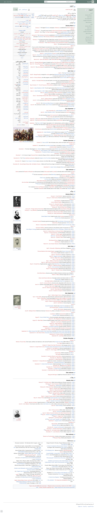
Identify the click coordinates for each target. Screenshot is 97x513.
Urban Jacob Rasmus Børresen (45, 277)
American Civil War (70, 56)
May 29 (26, 402)
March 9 (51, 388)
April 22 (53, 254)
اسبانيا (21, 37)
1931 (71, 352)
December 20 (18, 161)
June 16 (44, 287)
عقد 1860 (26, 24)
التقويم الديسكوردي (25, 92)
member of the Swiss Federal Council (62, 413)
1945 (73, 329)
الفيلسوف (57, 419)
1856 (20, 17)
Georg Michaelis (54, 328)
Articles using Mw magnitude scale (46, 487)
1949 (73, 211)
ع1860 (20, 15)
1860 (28, 17)
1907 (73, 268)
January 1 (37, 27)
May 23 (48, 400)
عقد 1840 (20, 23)
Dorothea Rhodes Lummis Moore (18, 307)
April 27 (48, 83)
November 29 (49, 367)
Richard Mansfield (54, 268)
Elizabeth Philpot (57, 437)
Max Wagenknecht (58, 318)
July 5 (34, 296)
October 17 (35, 85)
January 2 (53, 196)
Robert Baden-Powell (45, 216)
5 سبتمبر (72, 419)
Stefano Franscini (50, 413)
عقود (29, 23)
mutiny (47, 74)
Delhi (58, 91)
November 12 (71, 422)
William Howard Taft (33, 331)
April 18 (33, 80)
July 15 (42, 112)
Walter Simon (57, 257)
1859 (26, 17)
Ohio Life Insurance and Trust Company (56, 124)
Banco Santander (58, 92)
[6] (63, 86)
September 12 (68, 129)
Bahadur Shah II (60, 133)
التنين (15, 84)
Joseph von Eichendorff (59, 427)
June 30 (50, 290)
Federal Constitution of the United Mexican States (57, 42)
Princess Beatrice (38, 77)
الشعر (19, 33)
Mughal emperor (70, 133)
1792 (71, 423)
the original (64, 447)
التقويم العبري (25, 95)
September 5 (45, 326)
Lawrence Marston (48, 282)
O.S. (51, 135)
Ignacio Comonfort (55, 152)
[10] (33, 150)
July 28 (26, 310)
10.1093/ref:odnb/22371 (36, 457)
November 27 (38, 363)
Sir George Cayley (56, 430)
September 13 (44, 329)
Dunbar (38, 118)
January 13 (51, 204)
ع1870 (17, 15)
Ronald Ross (37, 263)
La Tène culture (48, 179)
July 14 (42, 299)
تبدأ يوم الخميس (55, 15)
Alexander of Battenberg (55, 248)
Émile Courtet (55, 197)
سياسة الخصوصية (91, 506)
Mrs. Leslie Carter (55, 284)
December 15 (48, 430)
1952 (73, 363)
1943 (71, 277)
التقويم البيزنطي (25, 82)
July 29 (43, 414)
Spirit (58, 59)
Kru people (54, 171)
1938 (73, 197)
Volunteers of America (65, 310)
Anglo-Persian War (68, 72)
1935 (73, 204)
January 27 (41, 382)
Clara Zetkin (38, 296)
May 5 (31, 85)
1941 (71, 216)
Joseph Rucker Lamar (40, 346)
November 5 (71, 351)
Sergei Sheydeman (59, 323)
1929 (59, 19)
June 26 (32, 104)
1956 (73, 321)
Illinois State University (41, 180)
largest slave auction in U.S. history (41, 48)
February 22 (71, 214)
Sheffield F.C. (35, 145)
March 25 (33, 67)
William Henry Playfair (57, 391)
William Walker (47, 100)
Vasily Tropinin (56, 399)
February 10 (48, 383)
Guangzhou (71, 165)
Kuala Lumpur (43, 177)
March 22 (53, 235)
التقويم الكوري (25, 116)
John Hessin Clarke (40, 332)
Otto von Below (18, 207)
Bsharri (62, 63)
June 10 (37, 284)
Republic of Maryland (28, 171)
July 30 (72, 312)
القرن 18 (26, 21)
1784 (73, 417)
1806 (73, 409)
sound (73, 68)
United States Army (47, 403)
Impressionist (62, 313)
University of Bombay (49, 36)
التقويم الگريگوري (25, 63)
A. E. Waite (59, 343)
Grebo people (47, 171)
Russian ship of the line (60, 135)
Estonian (47, 27)
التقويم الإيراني (25, 106)
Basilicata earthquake (30, 158)
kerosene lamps (71, 183)
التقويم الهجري (25, 107)
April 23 (51, 256)
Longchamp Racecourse (66, 83)
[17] (53, 394)
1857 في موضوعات (22, 30)
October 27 (47, 349)
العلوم (21, 43)
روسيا (15, 37)
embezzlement (49, 126)
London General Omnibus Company (59, 30)
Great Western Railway (65, 208)
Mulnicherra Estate (66, 174)
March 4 (41, 53)
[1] (35, 30)
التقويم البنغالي (25, 73)
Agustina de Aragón (33, 402)
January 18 (53, 205)
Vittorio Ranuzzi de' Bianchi (51, 299)
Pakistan (39, 148)
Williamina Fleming (57, 265)
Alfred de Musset (60, 394)
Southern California (67, 32)
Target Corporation (66, 224)
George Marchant (43, 360)
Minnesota (69, 60)
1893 (73, 248)
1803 (73, 414)
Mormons (64, 176)
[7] (46, 116)
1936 (71, 241)
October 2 (72, 340)
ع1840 (25, 15)
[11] (33, 174)
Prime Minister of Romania (63, 221)
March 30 (46, 243)
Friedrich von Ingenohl (58, 290)
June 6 (42, 98)
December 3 (50, 368)
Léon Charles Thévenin (53, 243)
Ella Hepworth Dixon (53, 240)
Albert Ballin (40, 320)
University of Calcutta (43, 35)
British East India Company (60, 74)
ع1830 (27, 15)
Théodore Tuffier (59, 237)
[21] (53, 437)
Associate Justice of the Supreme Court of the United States (57, 332)
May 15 (42, 92)
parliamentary (59, 120)
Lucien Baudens (56, 431)
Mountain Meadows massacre (61, 127)
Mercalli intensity (64, 33)
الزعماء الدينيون (22, 47)
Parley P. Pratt (41, 397)
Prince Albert (71, 77)
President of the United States (46, 331)
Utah (73, 127)
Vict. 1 (17, 76)
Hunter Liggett (59, 234)
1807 (73, 397)
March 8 (35, 59)
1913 (73, 362)
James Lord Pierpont (39, 186)
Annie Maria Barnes (41, 273)
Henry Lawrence (55, 409)
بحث (46, 1)
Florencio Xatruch (70, 101)
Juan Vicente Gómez (54, 307)
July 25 (55, 309)
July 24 (72, 304)
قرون (29, 21)
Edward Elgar (58, 279)
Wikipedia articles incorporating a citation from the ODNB (59, 485)
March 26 (53, 237)
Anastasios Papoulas (59, 204)
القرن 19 (23, 21)
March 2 (38, 50)
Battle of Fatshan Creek (54, 95)
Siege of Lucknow (70, 110)
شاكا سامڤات (25, 100)
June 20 (38, 103)
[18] (41, 414)
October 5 (44, 345)
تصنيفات (73, 485)
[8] (69, 121)
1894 (71, 217)
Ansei (19, 109)
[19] (52, 415)
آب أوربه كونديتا (25, 66)
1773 (73, 430)
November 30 (38, 152)
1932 (73, 213)
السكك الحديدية (25, 43)
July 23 (55, 302)
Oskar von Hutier (59, 324)
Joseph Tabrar (58, 352)
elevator (53, 65)
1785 (73, 382)
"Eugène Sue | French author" (28, 471)
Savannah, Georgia (59, 51)
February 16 (42, 386)
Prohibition (72, 185)
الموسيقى (15, 33)
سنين (29, 26)
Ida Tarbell (58, 354)
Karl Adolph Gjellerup (49, 281)
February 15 (52, 385)
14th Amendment (62, 57)
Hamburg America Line (65, 320)
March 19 (50, 391)
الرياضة (17, 43)
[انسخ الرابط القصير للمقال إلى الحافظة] (74, 6)
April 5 (48, 248)
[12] (36, 183)
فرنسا (19, 36)
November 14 (53, 357)
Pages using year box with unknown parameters (65, 487)
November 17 (35, 360)
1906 (73, 254)
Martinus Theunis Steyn (21, 341)
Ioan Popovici (59, 321)
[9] (59, 136)
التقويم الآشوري (25, 70)
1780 (71, 425)
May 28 (46, 94)
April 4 (60, 72)
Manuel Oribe (54, 423)
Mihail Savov (59, 357)
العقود (33, 15)
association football (49, 145)
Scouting (62, 216)
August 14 (51, 318)
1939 (73, 282)
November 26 (50, 362)
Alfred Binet (43, 298)
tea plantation (45, 174)
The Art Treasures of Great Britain (46, 85)
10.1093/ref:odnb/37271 (36, 477)
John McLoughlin (58, 417)
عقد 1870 (23, 24)
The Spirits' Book (39, 80)
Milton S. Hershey (51, 329)
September (32, 123)
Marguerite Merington (52, 374)
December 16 (16, 158)
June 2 (72, 276)
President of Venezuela (64, 307)
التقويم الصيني (25, 84)
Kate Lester (51, 286)
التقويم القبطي (25, 90)
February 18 (50, 213)
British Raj (53, 174)
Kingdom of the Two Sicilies (45, 158)
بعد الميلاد (64, 16)
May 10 (21, 141)
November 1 (21, 148)
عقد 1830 (23, 23)
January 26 (54, 207)
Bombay (65, 36)
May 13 (31, 263)
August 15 (35, 320)
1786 (47, 402)
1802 (73, 405)
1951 (73, 374)
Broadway (65, 65)
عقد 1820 (27, 23)
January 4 (49, 197)
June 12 (34, 100)
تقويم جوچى (26, 112)
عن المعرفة (85, 506)
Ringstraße (72, 162)
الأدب (21, 33)
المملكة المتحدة (19, 39)
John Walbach (26, 403)
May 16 (50, 399)
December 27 (49, 431)
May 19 (49, 266)
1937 (73, 196)
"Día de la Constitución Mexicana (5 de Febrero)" (60, 446)
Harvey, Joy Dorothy (28, 480)
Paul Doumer (58, 235)
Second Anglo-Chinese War (67, 47)
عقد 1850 (16, 23)
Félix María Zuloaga (70, 152)
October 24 (71, 144)
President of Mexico (46, 152)
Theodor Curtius (59, 270)
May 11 (32, 91)
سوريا (26, 36)
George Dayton (44, 224)
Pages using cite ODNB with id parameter (38, 485)
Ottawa (62, 167)
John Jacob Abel (55, 266)
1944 (73, 205)
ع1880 (15, 15)
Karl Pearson (57, 241)
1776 (73, 399)
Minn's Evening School (69, 182)
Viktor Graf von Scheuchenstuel (52, 262)
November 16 (37, 150)
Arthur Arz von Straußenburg (53, 287)
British (69, 104)
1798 (47, 419)
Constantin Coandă (37, 221)
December (57, 153)
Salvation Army (49, 310)
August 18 (51, 323)
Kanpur (67, 112)
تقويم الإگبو (26, 104)
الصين (21, 36)
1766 (73, 403)
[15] (47, 391)
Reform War (64, 153)
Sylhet (73, 174)
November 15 (51, 359)
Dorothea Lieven (47, 382)
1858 (24, 17)
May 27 (53, 270)
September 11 (49, 127)
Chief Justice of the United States (63, 331)
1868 (73, 57)
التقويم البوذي (26, 79)
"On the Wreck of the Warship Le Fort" (63, 472)
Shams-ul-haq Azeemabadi (55, 301)
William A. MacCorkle (54, 260)
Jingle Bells (51, 186)
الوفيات (20, 50)
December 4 (44, 370)
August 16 (53, 321)
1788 (73, 427)
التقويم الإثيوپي (25, 93)
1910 (71, 200)
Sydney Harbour (56, 118)
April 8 (31, 74)
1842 (73, 388)
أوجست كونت (52, 419)
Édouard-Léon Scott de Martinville (65, 67)
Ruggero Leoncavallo (58, 256)
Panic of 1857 (40, 123)
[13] (48, 265)
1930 (73, 260)
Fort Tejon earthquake (50, 32)
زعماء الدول (21, 46)
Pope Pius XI (18, 234)
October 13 (39, 142)
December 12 (71, 142)
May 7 (47, 260)
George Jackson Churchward (37, 208)
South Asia (41, 36)
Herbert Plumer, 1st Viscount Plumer (56, 231)
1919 (73, 256)
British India (69, 36)
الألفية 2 (27, 20)
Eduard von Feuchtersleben (49, 436)
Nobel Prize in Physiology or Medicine (61, 229)
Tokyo (69, 188)
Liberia (17, 171)
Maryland (69, 147)
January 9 (37, 32)
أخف (86, 9)
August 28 (32, 120)
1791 (73, 411)
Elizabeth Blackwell (39, 62)
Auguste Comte (58, 420)
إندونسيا (20, 40)
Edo (61, 188)
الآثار (29, 33)
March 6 (34, 55)
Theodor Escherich (57, 367)
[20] (44, 429)
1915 (73, 370)
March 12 (32, 62)
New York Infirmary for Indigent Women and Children (63, 62)
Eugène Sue (60, 416)
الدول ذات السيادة (27, 46)
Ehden (57, 63)
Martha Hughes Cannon (57, 295)
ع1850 (22, 15)
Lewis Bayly (61, 335)
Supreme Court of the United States (56, 55)
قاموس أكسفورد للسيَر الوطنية (30, 454)
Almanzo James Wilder (58, 211)
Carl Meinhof (60, 302)
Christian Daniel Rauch (58, 428)
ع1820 (30, 15)
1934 (71, 227)
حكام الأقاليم (16, 46)
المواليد (24, 50)
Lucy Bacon (52, 313)
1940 (71, 229)
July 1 (47, 110)
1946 (73, 210)
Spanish (46, 92)
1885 (73, 365)
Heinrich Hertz (18, 220)
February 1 (27, 210)
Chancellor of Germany (65, 328)
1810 (73, 394)
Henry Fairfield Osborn (45, 317)
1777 (73, 428)
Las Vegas (72, 176)
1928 (73, 270)
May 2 (55, 394)
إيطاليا (24, 37)
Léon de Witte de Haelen (56, 202)
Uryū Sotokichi (59, 196)
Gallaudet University (63, 39)
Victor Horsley (54, 252)
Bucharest (72, 44)
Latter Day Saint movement (56, 397)
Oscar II (64, 98)
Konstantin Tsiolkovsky (54, 326)
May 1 (54, 259)
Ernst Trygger (54, 349)
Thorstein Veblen (56, 315)
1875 (73, 207)
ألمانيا (16, 36)
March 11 (52, 390)
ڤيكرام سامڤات (24, 98)
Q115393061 (71, 402)
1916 (71, 252)
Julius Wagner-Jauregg (31, 229)
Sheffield (63, 145)
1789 (73, 400)
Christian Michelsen (53, 232)
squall (47, 136)
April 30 (52, 257)
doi (29, 457)
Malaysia (56, 177)
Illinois (59, 180)
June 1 (34, 95)
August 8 (37, 317)
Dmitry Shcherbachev (58, 213)
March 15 (46, 232)
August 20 (32, 118)
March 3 (72, 45)
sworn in (54, 53)
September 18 (32, 332)
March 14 (32, 63)
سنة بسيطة (61, 15)
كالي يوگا (25, 101)
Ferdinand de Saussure (59, 362)
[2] (38, 42)
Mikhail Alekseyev (59, 359)
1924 (73, 286)
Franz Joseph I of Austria (31, 161)
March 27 (72, 238)
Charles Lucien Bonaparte (51, 414)
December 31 (46, 167)
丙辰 (19, 84)
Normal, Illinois (71, 180)
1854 (16, 17)
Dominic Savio (57, 388)
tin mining (68, 177)
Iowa (62, 60)
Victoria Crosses (63, 104)
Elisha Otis (47, 65)
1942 (71, 343)
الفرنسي (61, 419)
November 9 (44, 356)
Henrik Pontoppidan (49, 305)
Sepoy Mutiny (26, 141)
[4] (43, 63)
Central (59, 32)
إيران (24, 36)
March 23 (42, 65)
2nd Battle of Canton (36, 164)
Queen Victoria (63, 77)
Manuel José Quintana (59, 390)
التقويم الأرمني (25, 67)
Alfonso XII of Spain (66, 365)
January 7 (38, 30)
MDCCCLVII (68, 15)
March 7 (72, 226)
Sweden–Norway (70, 98)
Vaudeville (41, 188)
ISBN (72, 444)
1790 (73, 391)
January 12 (71, 199)
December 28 (16, 164)
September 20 (40, 132)
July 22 (46, 301)
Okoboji (53, 59)
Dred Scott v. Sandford (42, 55)
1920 (73, 257)
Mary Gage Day (58, 289)
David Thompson (55, 383)
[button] (93, 2)
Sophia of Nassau (48, 98)
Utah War (71, 115)
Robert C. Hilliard (55, 274)
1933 (71, 202)
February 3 (35, 39)
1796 (73, 413)
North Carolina (54, 129)
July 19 (44, 413)
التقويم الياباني (25, 109)
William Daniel (54, 185)
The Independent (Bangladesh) (61, 480)
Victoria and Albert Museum (48, 103)
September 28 (55, 335)
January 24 (34, 35)
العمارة (27, 33)
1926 (71, 222)
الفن (24, 33)
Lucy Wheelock (33, 210)
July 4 (50, 409)
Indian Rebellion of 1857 (69, 76)
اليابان (29, 39)
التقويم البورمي (25, 81)
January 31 (28, 208)
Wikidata (66, 402)
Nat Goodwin (60, 309)
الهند (23, 39)
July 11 (38, 298)
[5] (54, 68)
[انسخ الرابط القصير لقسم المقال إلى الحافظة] (74, 22)
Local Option (65, 185)
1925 (73, 232)
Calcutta (57, 35)
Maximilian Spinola (56, 425)
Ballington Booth (32, 310)
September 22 (41, 135)
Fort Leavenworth (54, 115)
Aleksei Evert (55, 222)
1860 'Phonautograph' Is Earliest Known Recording (59, 457)
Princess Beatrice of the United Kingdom (46, 251)
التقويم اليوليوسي (25, 113)
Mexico (69, 153)
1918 (68, 222)
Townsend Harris (34, 155)
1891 (73, 259)
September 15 (25, 331)
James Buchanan (48, 53)
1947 (73, 148)
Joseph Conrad (57, 368)
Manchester (63, 85)
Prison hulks (49, 116)
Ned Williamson (56, 348)
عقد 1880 (20, 24)
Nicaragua (63, 100)
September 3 (51, 417)
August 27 (52, 324)
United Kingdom (69, 145)
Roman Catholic (63, 299)
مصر (29, 36)
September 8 (47, 328)
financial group (51, 92)
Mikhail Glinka (59, 385)
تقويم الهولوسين (25, 103)
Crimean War (71, 106)
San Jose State (25, 182)
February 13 (50, 211)
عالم (67, 419)
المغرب (18, 37)
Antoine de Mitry (59, 334)
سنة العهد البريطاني (25, 76)
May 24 (47, 268)
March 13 (45, 231)
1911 (73, 265)
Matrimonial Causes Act (42, 120)
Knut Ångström (58, 200)
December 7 (18, 155)
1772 (73, 390)
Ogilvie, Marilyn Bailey (19, 480)
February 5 (41, 42)
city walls (68, 161)
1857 (37, 487)
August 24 (72, 123)
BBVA (65, 94)
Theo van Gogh (59, 259)
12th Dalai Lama (63, 207)
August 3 (55, 416)
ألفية (29, 20)
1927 (71, 274)
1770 (73, 383)
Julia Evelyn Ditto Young (53, 370)
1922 (73, 318)
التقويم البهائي (25, 72)
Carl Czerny (59, 411)
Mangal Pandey (37, 74)
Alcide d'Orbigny (59, 405)
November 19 (52, 110)
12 (38, 59)
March (55, 44)
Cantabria (69, 92)
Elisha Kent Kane (49, 386)
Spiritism (71, 80)
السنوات (32, 17)
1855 (18, 17)
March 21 (53, 234)
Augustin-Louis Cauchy (55, 400)
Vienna (72, 161)
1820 (73, 386)
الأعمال (22, 57)
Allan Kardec (71, 81)
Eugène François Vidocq (50, 396)
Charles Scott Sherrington (47, 363)
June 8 (41, 282)
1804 (73, 385)
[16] (48, 392)
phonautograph (41, 67)
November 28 (56, 365)
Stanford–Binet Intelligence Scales (63, 298)
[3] (34, 51)
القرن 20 (19, 21)
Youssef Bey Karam (39, 63)
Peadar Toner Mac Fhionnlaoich (54, 345)
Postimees (57, 27)
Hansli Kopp (71, 179)
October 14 (32, 346)
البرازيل (26, 39)
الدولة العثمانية (28, 37)
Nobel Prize (62, 281)
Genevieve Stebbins (40, 227)
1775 (73, 396)
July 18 (72, 113)
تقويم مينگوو (26, 118)
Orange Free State (59, 341)
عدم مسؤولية (80, 506)
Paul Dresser (58, 254)
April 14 (31, 77)
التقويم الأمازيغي (25, 75)
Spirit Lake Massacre (44, 59)
